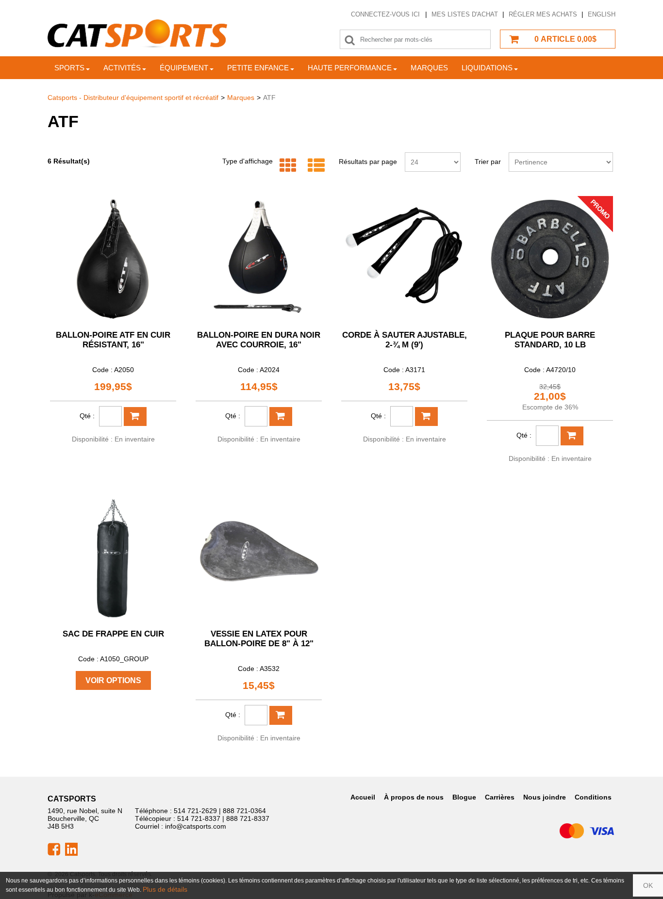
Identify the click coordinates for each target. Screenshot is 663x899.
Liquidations (487, 68)
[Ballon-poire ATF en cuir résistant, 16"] (113, 259)
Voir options (113, 680)
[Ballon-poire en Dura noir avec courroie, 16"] (259, 259)
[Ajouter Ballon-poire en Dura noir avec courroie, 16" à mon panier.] (280, 416)
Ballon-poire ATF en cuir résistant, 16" (113, 339)
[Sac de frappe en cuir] (113, 558)
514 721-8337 (198, 818)
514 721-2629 (195, 811)
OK (648, 885)
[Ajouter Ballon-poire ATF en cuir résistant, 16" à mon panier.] (135, 416)
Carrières (499, 797)
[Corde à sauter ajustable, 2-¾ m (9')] (404, 259)
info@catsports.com (195, 826)
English (601, 14)
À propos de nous (414, 797)
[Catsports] (137, 33)
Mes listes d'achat (464, 14)
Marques (429, 68)
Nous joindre (544, 797)
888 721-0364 (244, 811)
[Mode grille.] (286, 165)
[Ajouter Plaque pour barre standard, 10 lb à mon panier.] (572, 435)
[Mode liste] (314, 165)
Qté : (87, 416)
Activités (122, 68)
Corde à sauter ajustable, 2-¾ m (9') (404, 339)
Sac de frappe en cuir (113, 633)
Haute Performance (350, 68)
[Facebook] (54, 848)
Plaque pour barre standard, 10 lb (550, 339)
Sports (69, 68)
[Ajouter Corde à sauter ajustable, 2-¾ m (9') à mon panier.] (426, 416)
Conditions (593, 797)
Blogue (464, 797)
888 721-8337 (247, 818)
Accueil (362, 797)
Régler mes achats (543, 14)
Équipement (184, 68)
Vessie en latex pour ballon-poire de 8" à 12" (259, 638)
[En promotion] (595, 213)
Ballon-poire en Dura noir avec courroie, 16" (258, 339)
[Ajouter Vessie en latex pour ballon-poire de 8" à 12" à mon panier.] (280, 715)
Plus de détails (165, 889)
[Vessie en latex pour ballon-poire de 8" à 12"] (259, 558)
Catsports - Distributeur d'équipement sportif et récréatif (133, 97)
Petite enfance (258, 68)
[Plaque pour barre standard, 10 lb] (550, 259)
